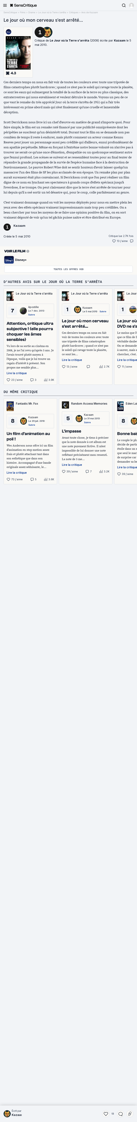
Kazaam (119, 40)
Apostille (33, 307)
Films (23, 12)
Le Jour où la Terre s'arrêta (52, 12)
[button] (131, 5)
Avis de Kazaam (89, 12)
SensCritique (10, 12)
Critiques (73, 12)
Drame (31, 12)
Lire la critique (17, 373)
